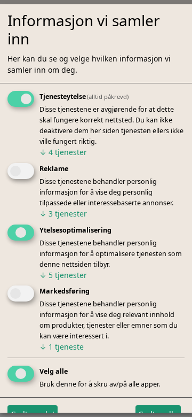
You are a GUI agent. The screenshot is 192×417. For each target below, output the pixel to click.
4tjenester (63, 152)
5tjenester (63, 274)
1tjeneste (61, 347)
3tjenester (63, 213)
